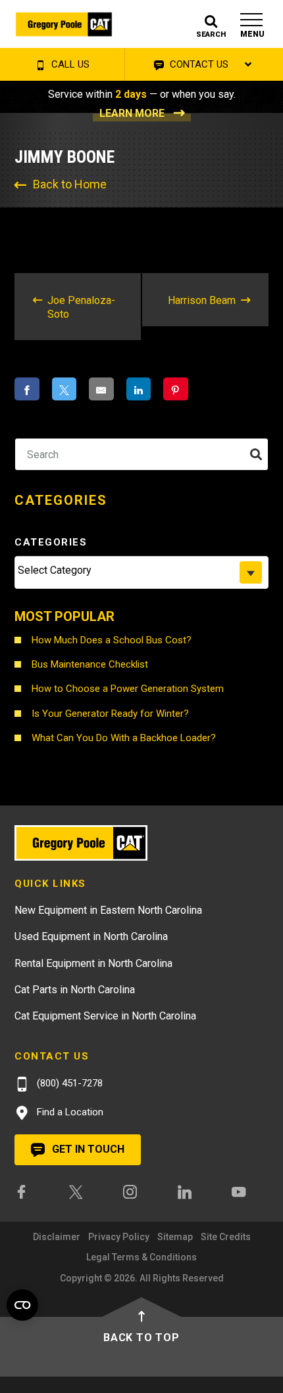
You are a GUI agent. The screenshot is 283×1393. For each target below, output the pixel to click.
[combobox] (141, 572)
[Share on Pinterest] (175, 388)
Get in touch (86, 1149)
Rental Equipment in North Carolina (93, 963)
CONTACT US (197, 64)
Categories (50, 542)
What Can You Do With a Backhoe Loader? (124, 738)
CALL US (69, 64)
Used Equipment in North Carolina (91, 936)
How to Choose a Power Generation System (128, 689)
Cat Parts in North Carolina (74, 989)
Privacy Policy (118, 1237)
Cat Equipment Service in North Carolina (105, 1016)
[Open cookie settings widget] (22, 1305)
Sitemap (175, 1237)
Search (56, 454)
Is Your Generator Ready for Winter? (110, 713)
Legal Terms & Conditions (141, 1257)
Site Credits (226, 1237)
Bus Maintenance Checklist (90, 664)
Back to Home (70, 184)
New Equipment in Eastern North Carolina (108, 910)
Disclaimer (56, 1237)
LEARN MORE (132, 113)
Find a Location (68, 1112)
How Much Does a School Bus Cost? (112, 640)
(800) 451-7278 (68, 1083)
